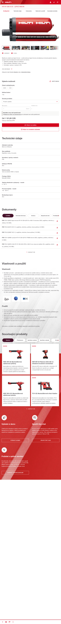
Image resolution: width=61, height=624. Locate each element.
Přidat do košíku (31, 125)
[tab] (6, 11)
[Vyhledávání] (57, 2)
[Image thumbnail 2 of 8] (16, 48)
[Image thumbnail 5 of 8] (44, 48)
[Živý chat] (9, 622)
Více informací (6, 69)
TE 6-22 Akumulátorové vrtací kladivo (44, 393)
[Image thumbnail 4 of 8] (35, 48)
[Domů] (8, 2)
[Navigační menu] (2, 2)
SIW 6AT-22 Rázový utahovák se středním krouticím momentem (42, 362)
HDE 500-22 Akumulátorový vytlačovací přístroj (12, 362)
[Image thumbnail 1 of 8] (6, 48)
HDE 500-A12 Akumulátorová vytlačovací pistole (13, 394)
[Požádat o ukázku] (6, 622)
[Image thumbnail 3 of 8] (25, 48)
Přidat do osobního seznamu (31, 129)
